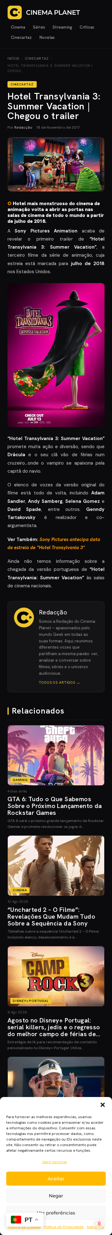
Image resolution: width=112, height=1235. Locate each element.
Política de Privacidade (64, 1226)
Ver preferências (56, 1213)
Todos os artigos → (59, 682)
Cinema (18, 27)
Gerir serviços (54, 1161)
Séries (39, 27)
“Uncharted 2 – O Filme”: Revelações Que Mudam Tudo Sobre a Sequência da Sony (51, 916)
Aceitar (56, 1179)
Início (13, 58)
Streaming (62, 27)
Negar (56, 1196)
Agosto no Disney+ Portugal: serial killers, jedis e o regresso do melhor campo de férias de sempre (53, 1030)
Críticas (87, 27)
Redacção (23, 127)
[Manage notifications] (99, 1224)
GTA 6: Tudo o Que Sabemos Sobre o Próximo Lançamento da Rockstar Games (54, 806)
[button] (103, 1105)
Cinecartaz (21, 37)
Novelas (47, 37)
